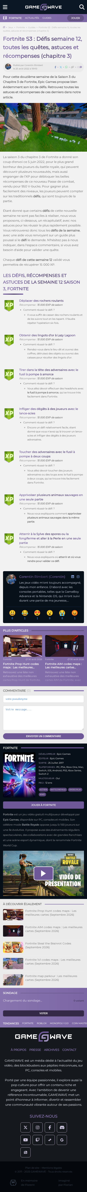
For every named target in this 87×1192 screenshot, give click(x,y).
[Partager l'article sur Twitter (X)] (60, 67)
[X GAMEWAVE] (25, 1127)
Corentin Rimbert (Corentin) (42, 577)
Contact (69, 1050)
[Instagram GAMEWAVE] (38, 1127)
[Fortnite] (19, 774)
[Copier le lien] (72, 67)
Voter (43, 1013)
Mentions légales (52, 1167)
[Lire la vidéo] (43, 873)
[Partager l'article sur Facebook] (55, 67)
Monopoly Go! (59, 1023)
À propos (18, 1050)
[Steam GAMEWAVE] (50, 1140)
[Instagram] (78, 577)
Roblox (42, 1023)
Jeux (10, 27)
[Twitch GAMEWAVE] (38, 1140)
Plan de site (32, 1167)
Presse (35, 1050)
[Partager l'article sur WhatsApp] (66, 67)
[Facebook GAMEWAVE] (50, 1127)
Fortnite (20, 27)
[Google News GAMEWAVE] (25, 1152)
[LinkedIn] (72, 577)
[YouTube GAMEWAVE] (25, 1140)
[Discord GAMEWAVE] (62, 1127)
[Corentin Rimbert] (9, 67)
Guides (31, 27)
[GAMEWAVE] (43, 7)
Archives (51, 1050)
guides (46, 17)
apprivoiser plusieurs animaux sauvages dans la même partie (54, 517)
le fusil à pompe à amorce (42, 392)
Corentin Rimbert (33, 65)
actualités (32, 17)
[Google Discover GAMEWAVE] (62, 1140)
